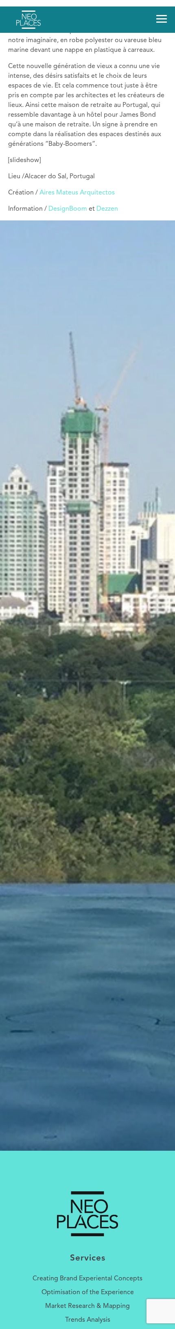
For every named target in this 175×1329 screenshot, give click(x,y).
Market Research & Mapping (87, 1306)
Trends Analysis (87, 1320)
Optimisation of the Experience (88, 1292)
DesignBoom (67, 209)
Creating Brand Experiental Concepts (87, 1279)
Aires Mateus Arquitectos (77, 193)
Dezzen (107, 209)
